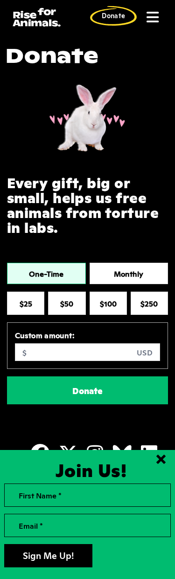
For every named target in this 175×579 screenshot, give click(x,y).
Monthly (128, 273)
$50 (66, 303)
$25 (26, 303)
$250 (149, 303)
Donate (113, 15)
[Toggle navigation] (152, 17)
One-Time (46, 273)
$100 (108, 303)
